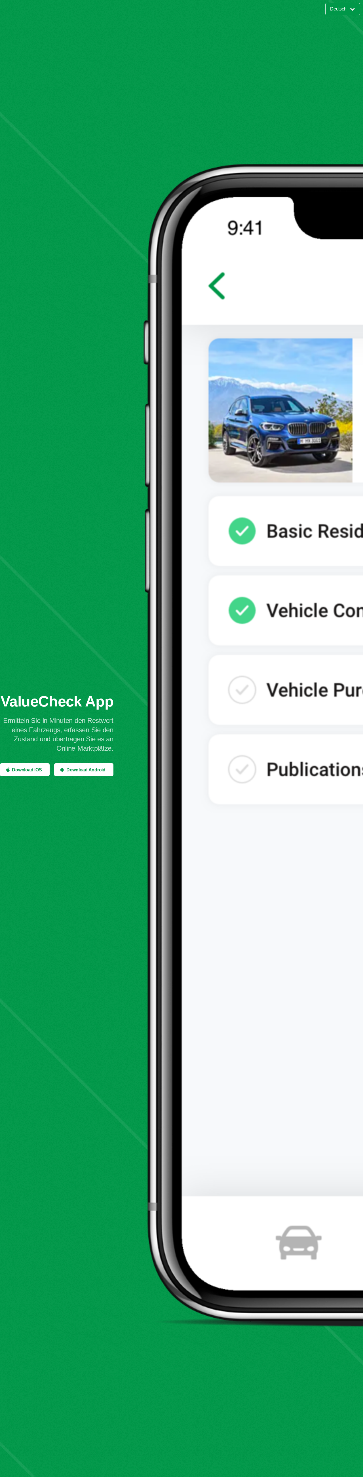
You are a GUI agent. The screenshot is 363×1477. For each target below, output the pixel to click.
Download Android (85, 769)
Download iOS (27, 769)
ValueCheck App (57, 701)
